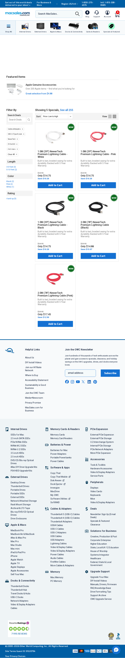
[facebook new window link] (67, 382)
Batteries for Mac (59, 450)
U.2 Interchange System (102, 442)
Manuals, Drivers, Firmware (103, 584)
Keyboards (95, 495)
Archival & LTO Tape (20, 508)
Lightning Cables (58, 543)
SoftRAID (55, 502)
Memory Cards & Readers (65, 429)
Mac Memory (56, 577)
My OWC (54, 495)
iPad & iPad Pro (18, 552)
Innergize (55, 488)
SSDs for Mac (17, 434)
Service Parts (96, 476)
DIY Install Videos (33, 362)
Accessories (97, 459)
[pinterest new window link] (95, 382)
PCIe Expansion (99, 429)
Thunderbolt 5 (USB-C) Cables (65, 514)
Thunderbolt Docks (20, 586)
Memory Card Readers (61, 438)
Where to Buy (31, 375)
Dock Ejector (56, 484)
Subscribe (110, 373)
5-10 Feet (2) (11, 170)
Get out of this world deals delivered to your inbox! (18, 3)
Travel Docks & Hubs (20, 593)
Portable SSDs (18, 493)
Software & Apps (60, 467)
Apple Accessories (20, 570)
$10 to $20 (11, 144)
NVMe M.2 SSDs (18, 445)
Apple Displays (18, 567)
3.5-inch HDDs (17, 453)
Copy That (55, 473)
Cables (14, 608)
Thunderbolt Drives (20, 486)
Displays (94, 488)
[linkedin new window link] (89, 381)
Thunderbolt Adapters (61, 521)
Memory (55, 571)
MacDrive (55, 491)
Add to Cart (55, 185)
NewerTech (12, 139)
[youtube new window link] (78, 381)
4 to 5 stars (12, 149)
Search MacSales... (48, 13)
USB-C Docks (17, 597)
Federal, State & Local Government (100, 563)
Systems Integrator (99, 555)
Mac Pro (15, 541)
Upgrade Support (100, 571)
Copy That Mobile (58, 477)
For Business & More (44, 3)
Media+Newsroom (34, 398)
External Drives (19, 477)
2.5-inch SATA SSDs (20, 438)
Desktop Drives (18, 482)
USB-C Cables (57, 529)
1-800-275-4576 (87, 3)
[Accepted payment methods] (96, 651)
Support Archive (98, 595)
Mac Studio (16, 545)
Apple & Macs (18, 524)
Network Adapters (19, 601)
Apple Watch (17, 559)
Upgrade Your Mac (99, 577)
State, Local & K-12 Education (104, 547)
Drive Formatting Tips (100, 591)
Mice (92, 499)
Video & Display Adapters (23, 604)
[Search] (77, 14)
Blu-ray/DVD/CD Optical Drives (22, 513)
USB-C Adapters (58, 532)
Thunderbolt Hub (19, 590)
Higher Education (98, 544)
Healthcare (95, 558)
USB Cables (56, 536)
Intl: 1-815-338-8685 (107, 3)
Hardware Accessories (101, 468)
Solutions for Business (103, 531)
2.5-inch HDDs (17, 456)
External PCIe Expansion (102, 434)
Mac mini (15, 548)
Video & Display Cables (61, 547)
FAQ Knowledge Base (100, 588)
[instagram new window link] (72, 381)
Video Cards (96, 491)
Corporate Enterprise (100, 540)
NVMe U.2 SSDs (18, 449)
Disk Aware (55, 480)
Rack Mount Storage (21, 504)
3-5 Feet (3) (11, 167)
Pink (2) (9, 184)
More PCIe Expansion (100, 453)
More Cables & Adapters (62, 565)
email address (75, 372)
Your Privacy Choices (15, 656)
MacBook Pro (17, 530)
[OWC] (17, 14)
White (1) (10, 187)
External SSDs (17, 497)
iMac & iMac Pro (18, 538)
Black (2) (10, 181)
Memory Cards (57, 434)
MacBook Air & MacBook (22, 534)
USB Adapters (57, 540)
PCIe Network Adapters (101, 449)
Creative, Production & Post (103, 536)
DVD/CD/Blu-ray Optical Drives (22, 462)
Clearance (95, 524)
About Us (29, 357)
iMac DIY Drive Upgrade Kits (24, 467)
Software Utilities (58, 499)
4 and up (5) (11, 199)
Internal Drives (19, 429)
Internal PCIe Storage (100, 445)
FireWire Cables (57, 562)
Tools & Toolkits (97, 465)
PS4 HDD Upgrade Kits (21, 470)
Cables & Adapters (14, 129)
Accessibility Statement (36, 380)
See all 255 (66, 110)
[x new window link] (84, 381)
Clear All (11, 154)
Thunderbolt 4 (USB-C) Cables (65, 518)
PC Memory (56, 581)
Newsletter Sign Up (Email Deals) (103, 516)
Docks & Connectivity (23, 580)
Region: (68, 4)
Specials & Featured (100, 521)
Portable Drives (18, 490)
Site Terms (10, 651)
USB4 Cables (56, 525)
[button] (116, 650)
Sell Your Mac (17, 574)
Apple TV (15, 563)
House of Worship (98, 551)
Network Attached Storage (24, 501)
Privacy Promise (33, 402)
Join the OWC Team (35, 393)
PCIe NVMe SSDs (19, 442)
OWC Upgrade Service (101, 599)
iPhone (14, 556)
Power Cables (57, 461)
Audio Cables (56, 558)
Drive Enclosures (19, 518)
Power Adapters (58, 454)
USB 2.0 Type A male (15, 134)
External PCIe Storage (101, 438)
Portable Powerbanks (60, 457)
